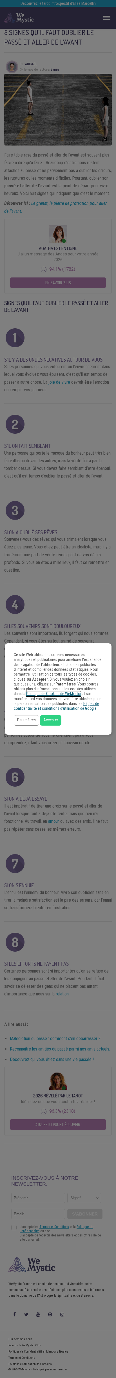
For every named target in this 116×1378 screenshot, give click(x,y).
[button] (26, 720)
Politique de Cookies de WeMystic (53, 693)
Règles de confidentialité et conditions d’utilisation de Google (56, 706)
